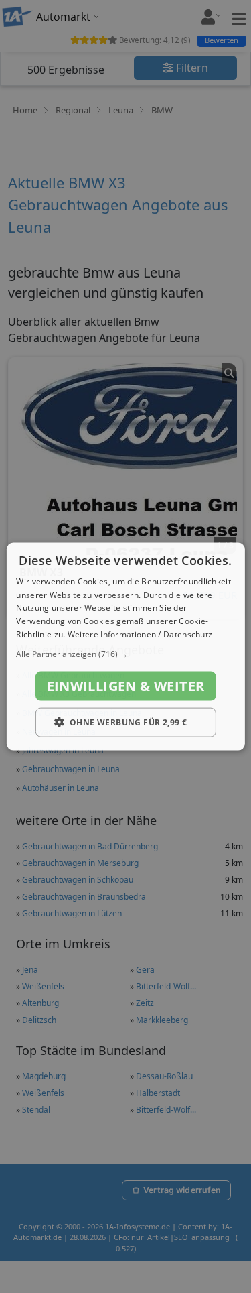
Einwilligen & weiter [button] (126, 685)
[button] (125, 654)
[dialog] (125, 646)
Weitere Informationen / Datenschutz (140, 634)
